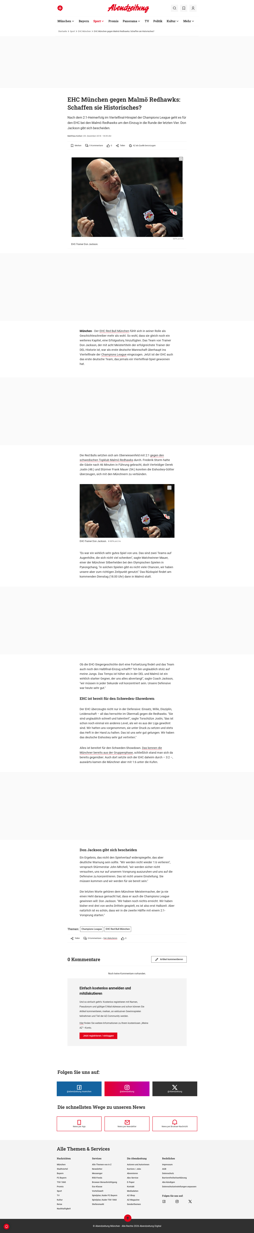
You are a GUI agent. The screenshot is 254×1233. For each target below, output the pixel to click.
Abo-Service (132, 1178)
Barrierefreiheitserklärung (174, 1178)
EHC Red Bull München (114, 331)
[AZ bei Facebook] (164, 1202)
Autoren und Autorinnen (138, 1164)
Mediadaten (132, 1191)
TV (147, 21)
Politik (157, 21)
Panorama (130, 21)
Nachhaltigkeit (64, 1208)
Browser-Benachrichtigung (104, 1182)
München (64, 21)
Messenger (97, 1173)
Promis (113, 21)
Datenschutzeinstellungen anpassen (179, 1186)
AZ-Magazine (133, 1200)
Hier (82, 1023)
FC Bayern (61, 1178)
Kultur (171, 21)
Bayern (84, 21)
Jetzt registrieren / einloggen (98, 1035)
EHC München (84, 31)
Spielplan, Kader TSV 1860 (104, 1200)
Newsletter (97, 1169)
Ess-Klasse (97, 1186)
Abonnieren (132, 1173)
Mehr (187, 21)
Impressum (167, 1164)
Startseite (62, 31)
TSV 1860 (61, 1182)
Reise (59, 1204)
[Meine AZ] (193, 8)
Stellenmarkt (98, 1204)
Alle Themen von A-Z (101, 1164)
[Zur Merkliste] (183, 8)
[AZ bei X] (190, 1202)
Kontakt (130, 1186)
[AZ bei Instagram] (177, 1202)
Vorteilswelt (97, 1191)
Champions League (114, 354)
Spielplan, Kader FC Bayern (104, 1195)
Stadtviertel (62, 1169)
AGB (164, 1169)
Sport (97, 21)
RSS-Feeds (97, 1178)
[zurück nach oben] (128, 1219)
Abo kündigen (168, 1182)
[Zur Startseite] (128, 12)
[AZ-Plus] (60, 8)
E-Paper (130, 1182)
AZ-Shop (131, 1195)
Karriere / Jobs (134, 1169)
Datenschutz (168, 1173)
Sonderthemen (134, 1204)
